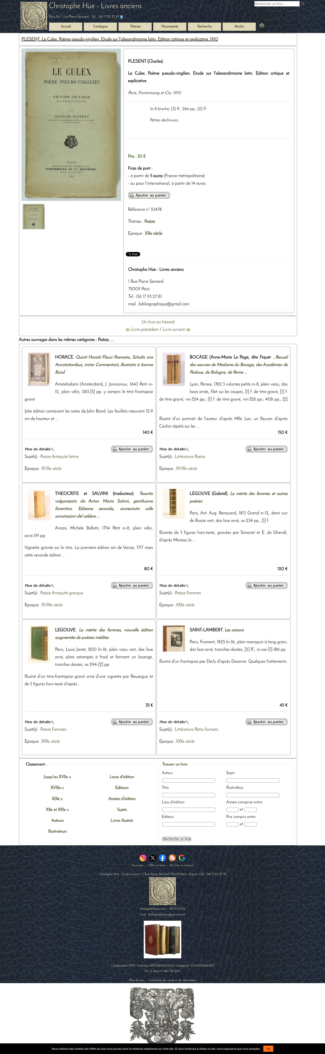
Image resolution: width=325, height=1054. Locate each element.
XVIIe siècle (51, 469)
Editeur (168, 817)
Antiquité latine (65, 457)
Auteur (167, 773)
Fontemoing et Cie (154, 93)
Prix (229, 817)
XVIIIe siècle (186, 469)
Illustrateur (234, 787)
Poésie (149, 221)
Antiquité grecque (67, 593)
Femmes (194, 593)
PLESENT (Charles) (145, 61)
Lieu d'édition (173, 802)
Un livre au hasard (158, 322)
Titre (165, 787)
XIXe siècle (185, 605)
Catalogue (100, 26)
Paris (132, 93)
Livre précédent (145, 329)
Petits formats (206, 729)
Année (231, 802)
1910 (177, 93)
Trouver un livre (174, 764)
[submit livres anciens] (303, 4)
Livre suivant (174, 329)
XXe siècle (153, 233)
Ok (268, 1048)
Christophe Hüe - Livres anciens (95, 6)
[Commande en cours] (274, 26)
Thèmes (134, 221)
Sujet (230, 773)
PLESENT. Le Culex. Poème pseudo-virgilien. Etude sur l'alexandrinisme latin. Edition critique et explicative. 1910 (119, 39)
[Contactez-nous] (121, 17)
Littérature (184, 457)
